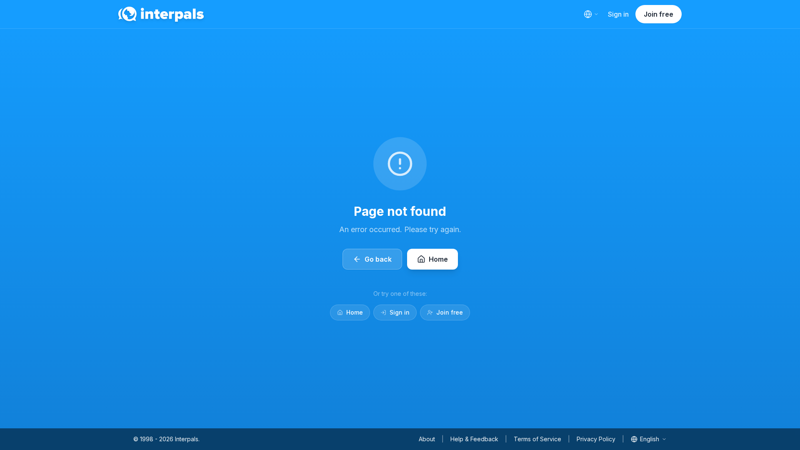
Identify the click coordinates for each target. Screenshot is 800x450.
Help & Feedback (474, 438)
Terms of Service (537, 438)
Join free (658, 14)
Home (354, 312)
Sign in (618, 14)
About (427, 438)
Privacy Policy (596, 438)
